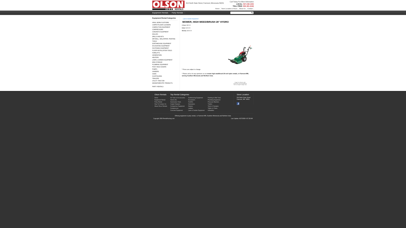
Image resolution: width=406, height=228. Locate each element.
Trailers (155, 78)
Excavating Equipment (161, 46)
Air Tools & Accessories (177, 97)
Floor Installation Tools (162, 50)
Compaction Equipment (161, 27)
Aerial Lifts (173, 100)
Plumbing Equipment (160, 64)
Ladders (190, 108)
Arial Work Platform (160, 22)
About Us (242, 9)
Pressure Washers (213, 102)
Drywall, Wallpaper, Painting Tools (163, 40)
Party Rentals (177, 13)
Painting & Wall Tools (214, 97)
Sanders (155, 71)
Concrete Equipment (160, 32)
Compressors (157, 29)
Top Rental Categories (179, 95)
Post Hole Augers (159, 67)
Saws (154, 74)
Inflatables (211, 110)
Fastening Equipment (160, 48)
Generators (157, 55)
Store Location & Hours (229, 9)
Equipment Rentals (160, 13)
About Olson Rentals (160, 106)
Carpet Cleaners (175, 104)
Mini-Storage (157, 62)
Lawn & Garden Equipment (162, 60)
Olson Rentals (160, 95)
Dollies (155, 34)
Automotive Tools (175, 102)
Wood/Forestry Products (162, 83)
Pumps (154, 69)
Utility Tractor (158, 81)
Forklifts (156, 53)
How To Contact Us (160, 104)
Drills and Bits (158, 36)
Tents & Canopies (213, 106)
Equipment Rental (159, 100)
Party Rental (158, 102)
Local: (245, 4)
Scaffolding (157, 76)
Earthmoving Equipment (161, 43)
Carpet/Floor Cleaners (161, 25)
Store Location (243, 95)
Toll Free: (243, 6)
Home (217, 9)
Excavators (191, 100)
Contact (250, 9)
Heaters (155, 57)
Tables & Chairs (212, 108)
